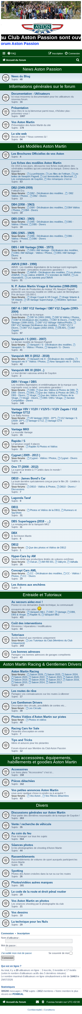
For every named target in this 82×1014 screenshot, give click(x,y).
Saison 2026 (36, 674)
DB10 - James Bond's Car (28, 478)
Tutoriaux (17, 634)
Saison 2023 (20, 677)
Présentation (19, 108)
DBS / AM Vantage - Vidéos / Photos (33, 253)
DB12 (14, 544)
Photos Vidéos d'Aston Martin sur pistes (38, 716)
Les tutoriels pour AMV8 (40, 277)
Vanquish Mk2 (51, 614)
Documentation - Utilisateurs (30, 93)
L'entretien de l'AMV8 (59, 275)
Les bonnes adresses (25, 651)
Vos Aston (35, 795)
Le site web (19, 133)
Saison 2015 (20, 682)
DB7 (51, 612)
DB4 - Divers (31, 210)
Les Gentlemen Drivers (26, 702)
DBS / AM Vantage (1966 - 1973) (32, 247)
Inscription (23, 933)
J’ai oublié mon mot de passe (16, 953)
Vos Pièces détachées (57, 795)
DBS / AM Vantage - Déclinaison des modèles (54, 250)
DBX (14, 533)
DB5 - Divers (39, 224)
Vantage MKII (20, 429)
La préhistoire (37, 173)
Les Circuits (35, 708)
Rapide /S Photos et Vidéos (43, 446)
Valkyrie (62, 561)
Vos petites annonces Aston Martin (34, 790)
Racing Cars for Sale (25, 728)
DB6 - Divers (39, 238)
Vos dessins (19, 912)
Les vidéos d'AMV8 (34, 275)
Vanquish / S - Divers (58, 347)
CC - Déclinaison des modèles (46, 573)
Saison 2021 (55, 677)
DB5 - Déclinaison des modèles (46, 221)
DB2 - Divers (40, 196)
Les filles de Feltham (59, 173)
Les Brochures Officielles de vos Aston (37, 153)
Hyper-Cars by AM (23, 556)
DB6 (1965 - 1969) (22, 233)
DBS (31, 392)
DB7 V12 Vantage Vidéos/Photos (55, 322)
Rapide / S (18, 441)
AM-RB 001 (47, 561)
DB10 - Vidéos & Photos (43, 486)
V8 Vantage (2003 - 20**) (43, 418)
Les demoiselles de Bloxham (58, 176)
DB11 (14, 507)
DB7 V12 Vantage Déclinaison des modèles (34, 325)
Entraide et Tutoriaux (42, 594)
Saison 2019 (20, 679)
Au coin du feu (21, 833)
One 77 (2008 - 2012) (24, 466)
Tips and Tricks (21, 740)
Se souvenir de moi (59, 953)
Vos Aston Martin (23, 122)
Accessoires (19, 769)
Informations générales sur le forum (42, 86)
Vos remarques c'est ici (59, 179)
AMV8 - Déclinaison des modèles (47, 272)
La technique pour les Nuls (29, 921)
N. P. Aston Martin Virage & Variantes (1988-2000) (44, 286)
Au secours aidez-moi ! (27, 602)
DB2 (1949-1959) (22, 187)
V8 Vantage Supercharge (40, 299)
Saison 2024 (71, 674)
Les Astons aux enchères (28, 584)
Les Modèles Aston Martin (42, 146)
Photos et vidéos (37, 719)
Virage (33, 395)
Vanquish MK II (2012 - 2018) (30, 356)
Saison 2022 (38, 677)
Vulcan (33, 561)
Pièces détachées (23, 781)
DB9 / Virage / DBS (24, 381)
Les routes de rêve (23, 691)
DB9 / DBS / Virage (52, 398)
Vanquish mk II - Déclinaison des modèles (52, 359)
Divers (42, 805)
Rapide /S (35, 614)
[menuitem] (11, 53)
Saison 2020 (72, 677)
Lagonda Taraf (21, 498)
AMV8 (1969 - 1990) (24, 264)
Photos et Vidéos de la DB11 (45, 510)
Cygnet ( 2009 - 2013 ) (25, 455)
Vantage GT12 (36, 420)
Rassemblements (23, 856)
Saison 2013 (55, 682)
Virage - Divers (30, 398)
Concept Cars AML (24, 570)
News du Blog (20, 76)
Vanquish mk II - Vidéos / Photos (28, 361)
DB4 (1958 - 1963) (22, 204)
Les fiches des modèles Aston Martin (36, 163)
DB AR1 (62, 327)
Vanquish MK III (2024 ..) (27, 370)
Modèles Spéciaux (67, 299)
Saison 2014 (38, 682)
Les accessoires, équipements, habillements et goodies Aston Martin (42, 759)
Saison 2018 (38, 679)
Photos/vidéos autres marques (32, 882)
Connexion (7, 933)
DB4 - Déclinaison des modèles (46, 207)
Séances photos (22, 845)
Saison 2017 (55, 679)
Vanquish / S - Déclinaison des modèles (51, 344)
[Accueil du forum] (41, 10)
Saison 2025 (53, 674)
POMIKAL (18, 994)
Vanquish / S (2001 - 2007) (28, 339)
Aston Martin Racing (25, 671)
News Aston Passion (42, 69)
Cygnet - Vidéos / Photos (43, 458)
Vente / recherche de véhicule (31, 824)
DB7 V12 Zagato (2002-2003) (38, 327)
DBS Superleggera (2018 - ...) (30, 521)
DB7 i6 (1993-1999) (40, 317)
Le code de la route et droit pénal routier (38, 891)
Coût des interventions (26, 623)
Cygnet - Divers (69, 458)
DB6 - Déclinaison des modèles (46, 236)
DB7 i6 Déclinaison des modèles (31, 320)
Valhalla (74, 561)
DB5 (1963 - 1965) (22, 218)
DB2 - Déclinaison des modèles (47, 193)
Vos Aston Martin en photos (30, 900)
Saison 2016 (72, 679)
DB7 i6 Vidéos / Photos (67, 317)
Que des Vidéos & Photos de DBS (56, 392)
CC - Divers (29, 576)
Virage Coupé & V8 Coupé (44, 297)
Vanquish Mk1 (37, 612)
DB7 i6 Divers (59, 320)
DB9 (32, 390)
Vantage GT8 (55, 420)
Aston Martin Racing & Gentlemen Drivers (42, 664)
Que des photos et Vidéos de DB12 (47, 547)
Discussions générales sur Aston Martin (38, 812)
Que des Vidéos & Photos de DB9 (57, 390)
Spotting (17, 870)
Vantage (62, 612)
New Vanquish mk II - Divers (65, 361)
